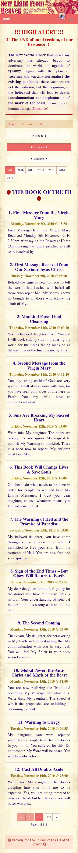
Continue (40, 108)
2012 (41, 170)
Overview (39, 147)
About (39, 135)
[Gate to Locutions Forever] (62, 16)
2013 (51, 170)
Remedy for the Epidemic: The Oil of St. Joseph (40, 842)
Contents (39, 158)
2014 (62, 170)
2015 (10, 178)
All (10, 170)
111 (49, 817)
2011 (31, 170)
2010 (21, 170)
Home (7, 18)
